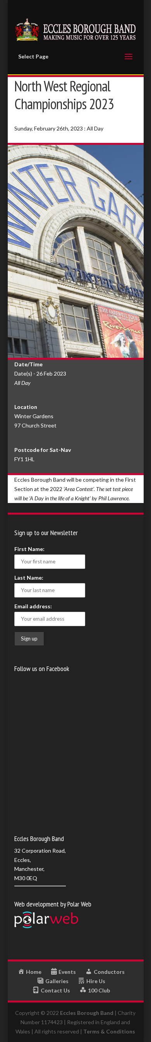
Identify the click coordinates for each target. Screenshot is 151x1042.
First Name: (29, 549)
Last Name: (28, 577)
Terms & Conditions (109, 1031)
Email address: (33, 606)
